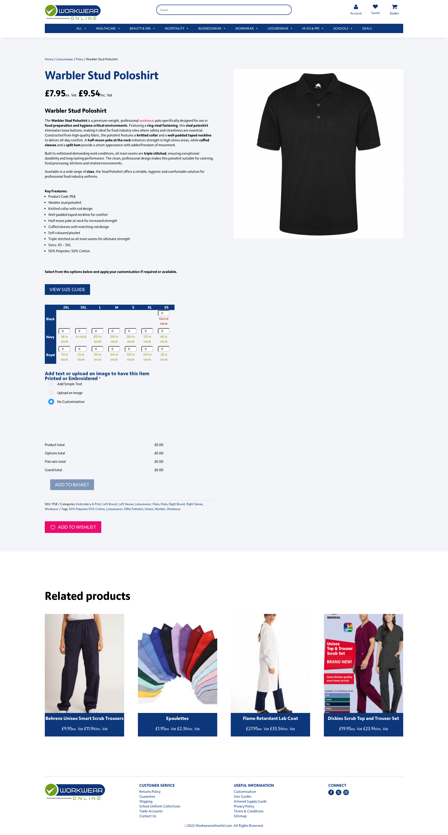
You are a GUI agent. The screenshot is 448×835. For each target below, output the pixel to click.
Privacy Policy (244, 806)
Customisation (245, 791)
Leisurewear (64, 59)
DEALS (367, 28)
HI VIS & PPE (310, 28)
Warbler (160, 509)
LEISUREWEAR (278, 28)
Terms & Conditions (248, 811)
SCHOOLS (340, 28)
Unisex (149, 509)
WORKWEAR (244, 28)
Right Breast (177, 504)
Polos (79, 59)
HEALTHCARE (106, 28)
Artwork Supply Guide (250, 801)
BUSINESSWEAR (209, 28)
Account (356, 13)
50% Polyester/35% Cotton (87, 509)
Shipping (145, 801)
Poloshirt (137, 509)
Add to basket (72, 484)
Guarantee (147, 796)
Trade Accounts (151, 811)
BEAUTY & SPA (140, 28)
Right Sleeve (194, 504)
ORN (127, 509)
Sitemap (240, 816)
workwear (147, 120)
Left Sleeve (126, 504)
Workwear (52, 509)
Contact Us (147, 816)
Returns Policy (150, 791)
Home (49, 59)
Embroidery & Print (88, 504)
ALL (79, 28)
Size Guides (242, 796)
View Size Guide (67, 289)
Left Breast (109, 504)
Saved (375, 13)
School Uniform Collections (159, 806)
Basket (394, 13)
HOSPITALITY (174, 28)
